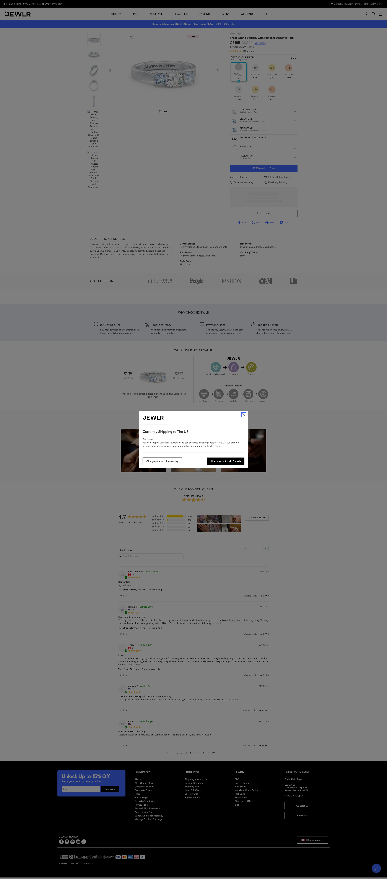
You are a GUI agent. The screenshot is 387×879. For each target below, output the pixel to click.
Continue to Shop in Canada (226, 461)
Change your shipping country (162, 461)
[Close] (244, 415)
